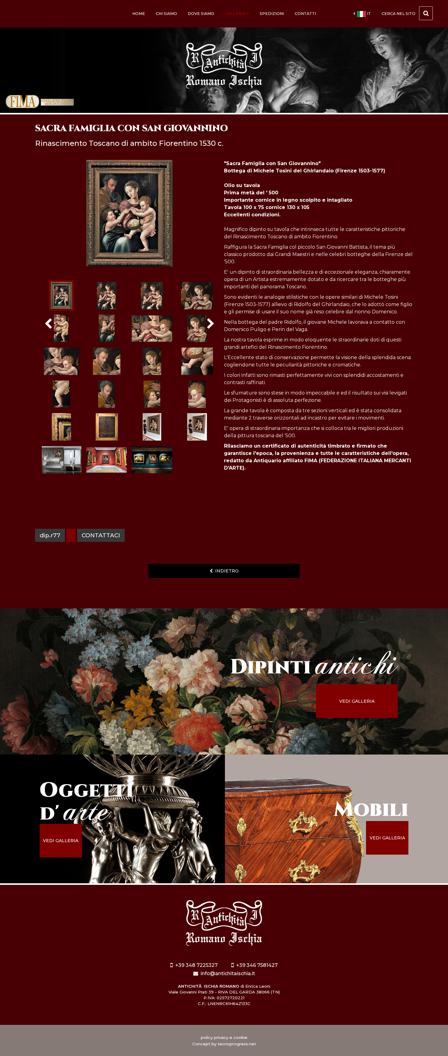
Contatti (305, 13)
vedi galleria (357, 701)
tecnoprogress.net (237, 1043)
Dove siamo (201, 13)
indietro (226, 571)
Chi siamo (166, 13)
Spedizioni (272, 13)
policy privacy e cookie (224, 1037)
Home (138, 13)
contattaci (101, 535)
